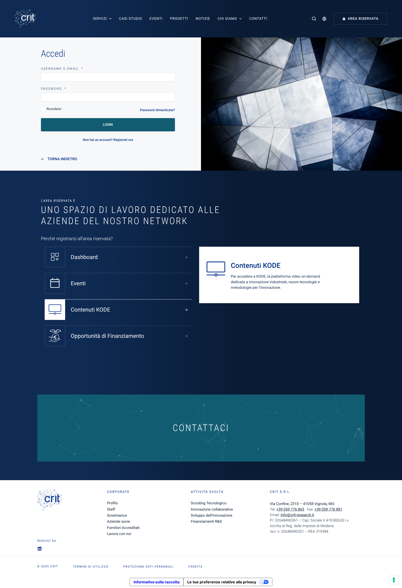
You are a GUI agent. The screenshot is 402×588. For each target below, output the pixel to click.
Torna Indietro (62, 159)
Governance (117, 515)
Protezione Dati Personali (148, 566)
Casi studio (130, 19)
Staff (111, 509)
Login (108, 125)
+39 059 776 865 (290, 509)
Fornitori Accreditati (123, 527)
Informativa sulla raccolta (157, 582)
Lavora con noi (119, 534)
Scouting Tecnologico (208, 503)
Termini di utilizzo (90, 566)
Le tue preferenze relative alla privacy (221, 582)
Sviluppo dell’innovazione (211, 515)
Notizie (203, 19)
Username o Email (62, 68)
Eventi (156, 19)
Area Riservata (363, 19)
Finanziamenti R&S (206, 521)
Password (53, 88)
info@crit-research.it (297, 515)
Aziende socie (118, 521)
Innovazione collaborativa (212, 509)
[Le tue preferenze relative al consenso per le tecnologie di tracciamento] (393, 579)
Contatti (258, 19)
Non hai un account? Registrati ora (108, 140)
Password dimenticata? (157, 110)
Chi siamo (227, 19)
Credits (195, 566)
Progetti (179, 19)
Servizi (100, 19)
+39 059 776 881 (328, 509)
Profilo (112, 503)
